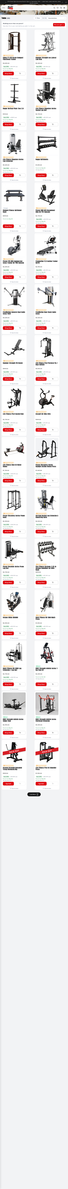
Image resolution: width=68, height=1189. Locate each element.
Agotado (8, 783)
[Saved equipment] (57, 7)
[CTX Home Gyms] (10, 7)
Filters (38, 18)
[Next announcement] (62, 2)
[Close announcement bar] (66, 2)
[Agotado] (20, 783)
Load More (33, 794)
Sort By (44, 18)
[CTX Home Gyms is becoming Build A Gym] (4, 8)
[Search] (54, 7)
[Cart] (61, 7)
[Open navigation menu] (64, 7)
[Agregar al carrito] (20, 73)
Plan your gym (59, 25)
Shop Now (8, 73)
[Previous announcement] (5, 2)
